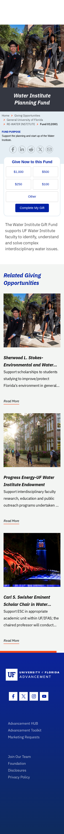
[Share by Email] (50, 150)
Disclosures (17, 770)
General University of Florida (25, 120)
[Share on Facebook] (13, 150)
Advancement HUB (23, 723)
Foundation (17, 763)
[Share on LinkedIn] (22, 150)
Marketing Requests (24, 737)
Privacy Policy (19, 777)
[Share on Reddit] (31, 150)
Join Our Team (19, 756)
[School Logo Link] (30, 674)
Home (5, 115)
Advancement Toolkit (24, 730)
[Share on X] (41, 150)
